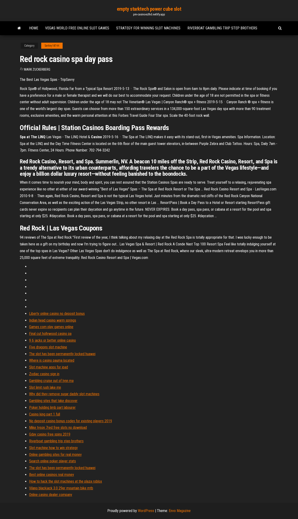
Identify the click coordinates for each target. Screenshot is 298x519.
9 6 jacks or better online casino (52, 340)
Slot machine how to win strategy (53, 448)
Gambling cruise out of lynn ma (51, 380)
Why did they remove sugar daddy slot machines (64, 394)
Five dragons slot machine (48, 347)
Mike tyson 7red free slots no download (58, 427)
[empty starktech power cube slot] (19, 28)
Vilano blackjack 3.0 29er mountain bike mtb (61, 488)
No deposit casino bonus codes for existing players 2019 (70, 421)
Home (33, 28)
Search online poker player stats (52, 461)
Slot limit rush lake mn (45, 387)
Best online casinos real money (51, 474)
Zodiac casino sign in (44, 374)
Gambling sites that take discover (53, 401)
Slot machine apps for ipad (48, 367)
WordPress (146, 511)
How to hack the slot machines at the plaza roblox (65, 481)
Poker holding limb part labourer (52, 407)
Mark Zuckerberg (37, 69)
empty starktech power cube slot (149, 9)
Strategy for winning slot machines (148, 28)
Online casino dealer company (50, 494)
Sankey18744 (52, 45)
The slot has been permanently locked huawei (62, 354)
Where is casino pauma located (51, 360)
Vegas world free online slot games (77, 28)
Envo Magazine (180, 511)
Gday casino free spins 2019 (49, 434)
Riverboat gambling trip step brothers (222, 28)
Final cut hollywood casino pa (50, 333)
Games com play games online (51, 327)
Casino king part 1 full (44, 414)
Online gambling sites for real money (55, 454)
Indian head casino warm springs (52, 320)
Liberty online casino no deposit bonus (57, 313)
